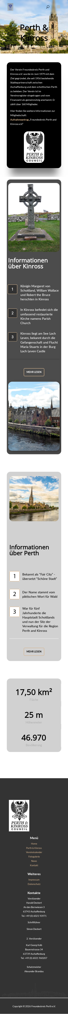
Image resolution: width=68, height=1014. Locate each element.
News (34, 861)
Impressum (34, 879)
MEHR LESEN (34, 372)
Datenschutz (34, 884)
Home (34, 843)
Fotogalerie (34, 856)
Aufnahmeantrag (19, 119)
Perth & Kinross (34, 848)
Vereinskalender (34, 852)
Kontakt (34, 865)
